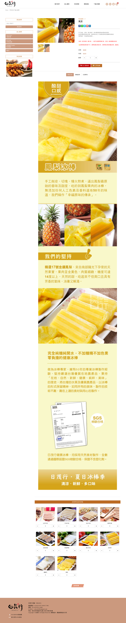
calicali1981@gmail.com (40, 609)
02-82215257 (38, 605)
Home (6, 10)
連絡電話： (31, 605)
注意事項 (85, 74)
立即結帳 (97, 65)
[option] (19, 68)
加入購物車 (85, 65)
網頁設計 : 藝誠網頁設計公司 (59, 612)
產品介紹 (70, 74)
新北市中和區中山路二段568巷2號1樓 (42, 610)
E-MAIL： (31, 609)
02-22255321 (35, 607)
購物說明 (77, 74)
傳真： (30, 607)
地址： (30, 610)
